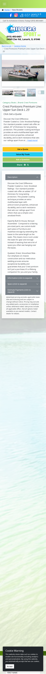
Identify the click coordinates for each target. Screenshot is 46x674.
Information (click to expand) (20, 278)
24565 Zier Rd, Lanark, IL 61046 (23, 39)
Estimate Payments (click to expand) (19, 291)
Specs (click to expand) (17, 284)
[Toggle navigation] (4, 4)
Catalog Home (20, 46)
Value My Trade (23, 154)
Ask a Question (23, 159)
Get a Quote (22, 149)
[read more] (32, 140)
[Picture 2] (31, 88)
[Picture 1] (19, 88)
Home (7, 10)
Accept (10, 666)
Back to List (6, 46)
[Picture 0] (7, 88)
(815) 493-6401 (37, 20)
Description (12, 177)
